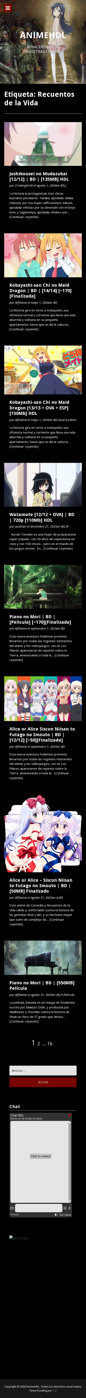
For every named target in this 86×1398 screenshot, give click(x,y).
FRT (55, 1390)
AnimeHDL (43, 35)
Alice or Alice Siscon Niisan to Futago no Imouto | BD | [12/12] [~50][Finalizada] (42, 734)
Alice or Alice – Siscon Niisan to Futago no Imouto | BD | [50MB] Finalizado (40, 886)
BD (62, 185)
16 (50, 1043)
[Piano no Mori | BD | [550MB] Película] (43, 958)
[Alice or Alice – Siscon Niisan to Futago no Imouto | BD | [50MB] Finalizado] (43, 833)
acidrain (21, 526)
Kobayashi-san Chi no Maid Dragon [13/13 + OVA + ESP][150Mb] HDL (39, 408)
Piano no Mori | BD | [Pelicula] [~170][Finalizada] (40, 619)
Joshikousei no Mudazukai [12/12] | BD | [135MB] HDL (39, 176)
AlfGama (21, 302)
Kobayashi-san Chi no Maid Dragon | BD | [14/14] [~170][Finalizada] (40, 291)
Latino (72, 420)
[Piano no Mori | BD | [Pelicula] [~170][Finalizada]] (43, 587)
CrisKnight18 (24, 185)
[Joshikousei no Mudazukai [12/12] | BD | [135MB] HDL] (43, 144)
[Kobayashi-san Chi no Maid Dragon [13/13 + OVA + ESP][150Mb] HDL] (43, 370)
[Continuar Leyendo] (23, 217)
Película (69, 995)
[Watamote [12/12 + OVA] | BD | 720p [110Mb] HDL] (43, 485)
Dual (61, 420)
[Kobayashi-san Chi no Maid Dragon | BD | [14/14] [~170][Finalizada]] (43, 255)
